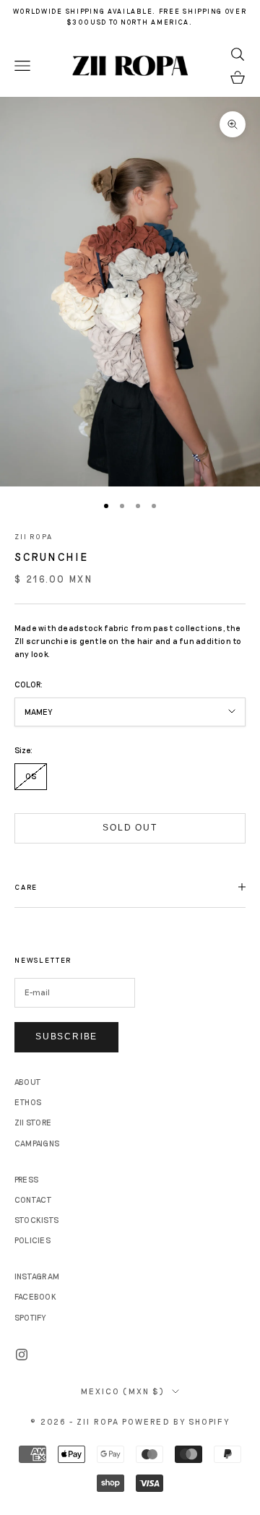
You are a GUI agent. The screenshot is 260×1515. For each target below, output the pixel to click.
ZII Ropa (33, 536)
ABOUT (27, 1081)
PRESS (26, 1179)
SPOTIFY (30, 1317)
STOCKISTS (36, 1219)
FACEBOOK (35, 1296)
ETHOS (27, 1102)
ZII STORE (32, 1122)
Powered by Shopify (176, 1421)
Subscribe (66, 1036)
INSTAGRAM (36, 1276)
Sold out (130, 828)
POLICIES (32, 1240)
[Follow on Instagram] (21, 1354)
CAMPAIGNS (36, 1143)
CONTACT (33, 1199)
